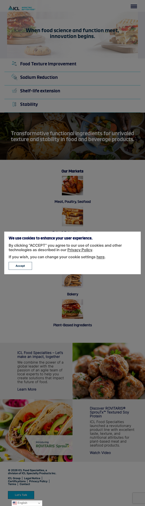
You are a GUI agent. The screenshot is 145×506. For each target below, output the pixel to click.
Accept (20, 265)
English (22, 502)
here (101, 257)
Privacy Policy (79, 250)
